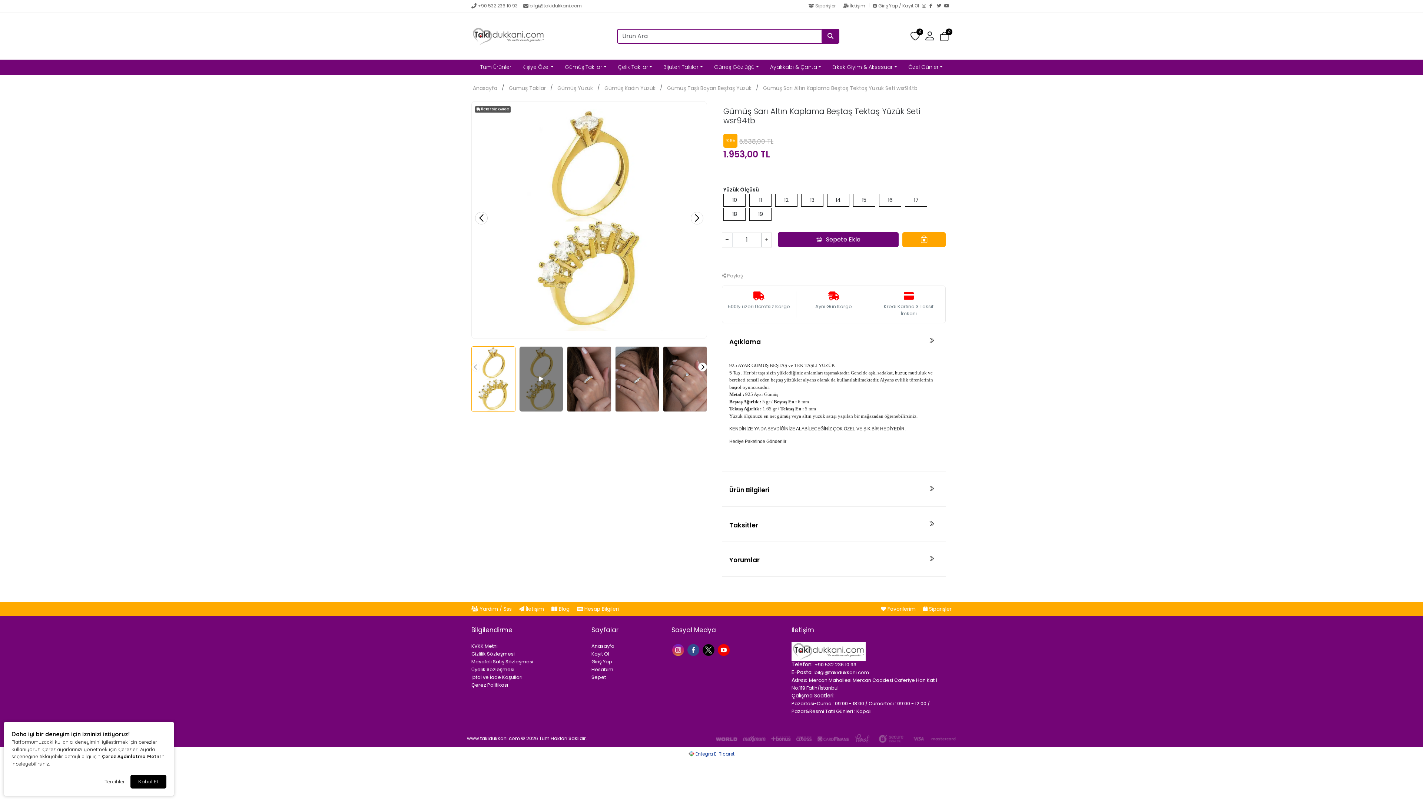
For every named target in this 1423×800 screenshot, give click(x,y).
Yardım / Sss (495, 609)
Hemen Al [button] (834, 259)
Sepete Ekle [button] (843, 239)
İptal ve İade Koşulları (497, 677)
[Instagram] (925, 6)
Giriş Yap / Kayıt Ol (898, 6)
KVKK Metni (484, 646)
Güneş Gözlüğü (734, 67)
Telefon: (802, 664)
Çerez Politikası (489, 685)
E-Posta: (802, 672)
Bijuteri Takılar (681, 67)
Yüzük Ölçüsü (741, 189)
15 (864, 200)
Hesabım (602, 669)
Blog (564, 609)
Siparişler (825, 6)
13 (812, 200)
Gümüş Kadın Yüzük (630, 88)
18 (734, 214)
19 (760, 214)
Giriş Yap (601, 661)
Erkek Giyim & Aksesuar (862, 67)
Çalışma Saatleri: (813, 695)
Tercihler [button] (115, 781)
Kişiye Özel (536, 67)
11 (760, 200)
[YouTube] (948, 6)
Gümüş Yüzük (575, 88)
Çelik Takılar (633, 67)
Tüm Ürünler (495, 67)
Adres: (799, 680)
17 (916, 200)
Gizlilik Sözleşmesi (493, 653)
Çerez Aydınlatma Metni (131, 756)
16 (890, 200)
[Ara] (830, 36)
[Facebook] (933, 6)
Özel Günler (923, 67)
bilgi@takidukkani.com (556, 6)
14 (838, 200)
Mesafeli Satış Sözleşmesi (502, 661)
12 (786, 200)
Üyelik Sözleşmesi (492, 669)
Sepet (598, 677)
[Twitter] (940, 6)
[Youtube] (724, 649)
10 (734, 200)
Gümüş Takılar (583, 67)
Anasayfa (485, 88)
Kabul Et (148, 781)
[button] (944, 36)
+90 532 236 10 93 (498, 6)
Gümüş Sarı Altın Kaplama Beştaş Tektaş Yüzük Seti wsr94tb (840, 88)
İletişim (857, 6)
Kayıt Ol (600, 653)
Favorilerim (901, 609)
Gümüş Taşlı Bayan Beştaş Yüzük (709, 88)
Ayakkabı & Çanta (793, 67)
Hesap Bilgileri (601, 609)
